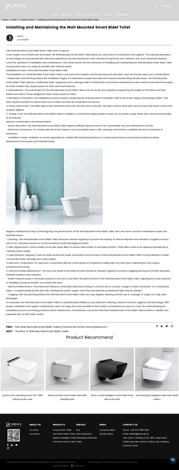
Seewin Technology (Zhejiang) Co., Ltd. (38, 462)
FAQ (78, 430)
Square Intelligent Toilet (64, 437)
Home (54, 15)
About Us (66, 15)
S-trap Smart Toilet (62, 430)
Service (94, 15)
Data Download (83, 434)
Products (80, 15)
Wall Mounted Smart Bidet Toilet (73, 55)
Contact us (122, 15)
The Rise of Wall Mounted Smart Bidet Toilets (42, 331)
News (107, 15)
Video (79, 441)
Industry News (106, 434)
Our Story (33, 430)
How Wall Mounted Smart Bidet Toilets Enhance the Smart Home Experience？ (61, 327)
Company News (107, 430)
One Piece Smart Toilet (64, 434)
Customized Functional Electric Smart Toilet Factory (113, 462)
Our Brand (34, 434)
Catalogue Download (86, 437)
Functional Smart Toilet (64, 441)
